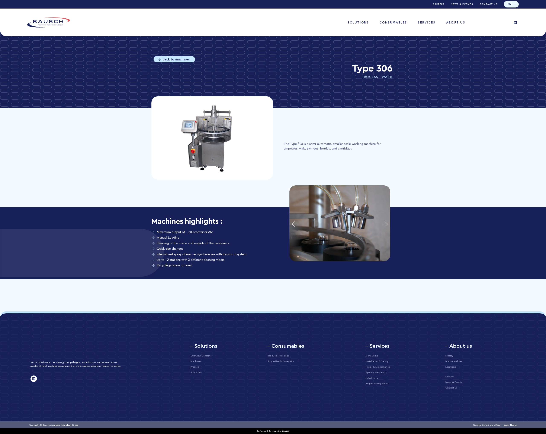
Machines (195, 361)
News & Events (462, 4)
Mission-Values (453, 361)
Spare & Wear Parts (376, 372)
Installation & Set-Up (377, 361)
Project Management (377, 384)
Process (194, 367)
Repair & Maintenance (378, 367)
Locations (450, 367)
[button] (511, 4)
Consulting (372, 356)
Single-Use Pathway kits (280, 361)
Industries (196, 372)
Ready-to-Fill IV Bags (278, 356)
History (449, 356)
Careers (438, 4)
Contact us (488, 4)
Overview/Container (201, 356)
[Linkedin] (515, 22)
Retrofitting (372, 378)
